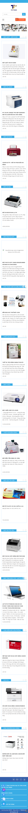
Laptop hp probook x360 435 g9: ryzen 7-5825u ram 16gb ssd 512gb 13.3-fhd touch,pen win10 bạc (12, 606)
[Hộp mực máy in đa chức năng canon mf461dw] (14, 644)
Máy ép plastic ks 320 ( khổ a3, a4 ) (12, 506)
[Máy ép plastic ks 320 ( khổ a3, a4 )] (14, 495)
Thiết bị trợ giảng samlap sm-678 (12, 362)
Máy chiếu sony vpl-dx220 (10, 410)
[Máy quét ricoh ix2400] (14, 51)
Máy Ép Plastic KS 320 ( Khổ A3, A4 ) (11, 508)
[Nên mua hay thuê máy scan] (14, 301)
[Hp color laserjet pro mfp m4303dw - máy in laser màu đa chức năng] (14, 101)
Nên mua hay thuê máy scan (11, 312)
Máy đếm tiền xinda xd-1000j (11, 458)
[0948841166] (3, 785)
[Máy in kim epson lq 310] (14, 201)
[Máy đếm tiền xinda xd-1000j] (14, 447)
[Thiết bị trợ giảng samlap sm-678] (14, 351)
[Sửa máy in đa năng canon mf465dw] (14, 694)
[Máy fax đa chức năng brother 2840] (14, 545)
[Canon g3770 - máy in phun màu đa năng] (14, 151)
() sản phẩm (21, 19)
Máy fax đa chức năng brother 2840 (13, 556)
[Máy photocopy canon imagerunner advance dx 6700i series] (14, 251)
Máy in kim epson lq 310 (9, 212)
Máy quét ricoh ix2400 (9, 62)
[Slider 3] (14, 27)
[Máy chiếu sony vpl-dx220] (14, 399)
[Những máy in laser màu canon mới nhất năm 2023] (14, 742)
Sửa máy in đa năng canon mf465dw (13, 706)
